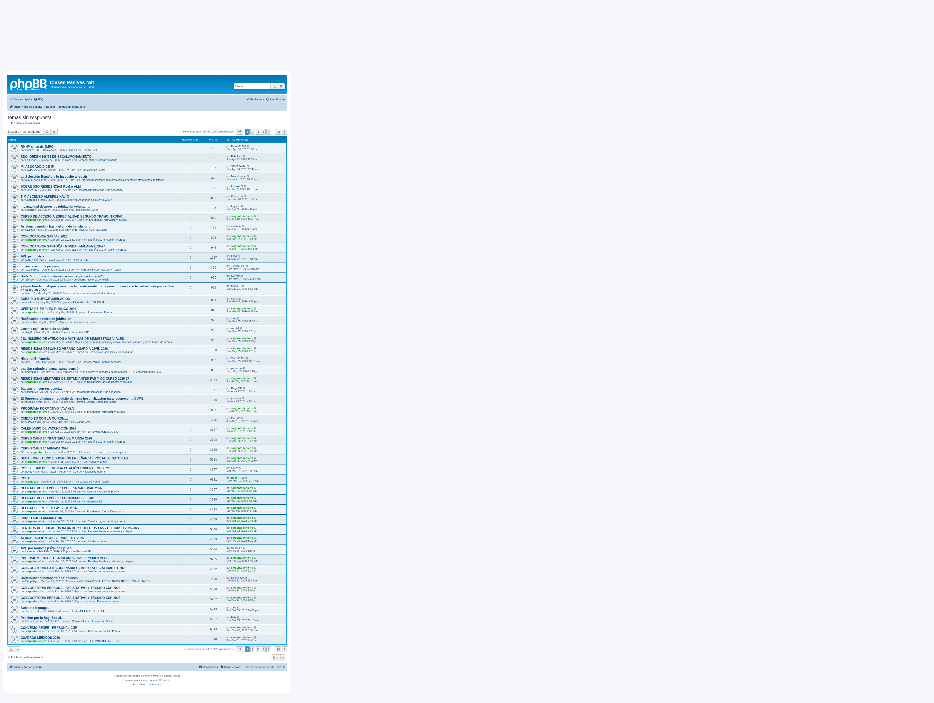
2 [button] (252, 132)
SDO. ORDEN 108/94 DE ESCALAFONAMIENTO (56, 156)
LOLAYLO (31, 189)
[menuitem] (39, 99)
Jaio (27, 322)
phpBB (137, 675)
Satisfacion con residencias (41, 388)
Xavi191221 (32, 361)
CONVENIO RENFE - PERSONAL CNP (49, 628)
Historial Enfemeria (35, 358)
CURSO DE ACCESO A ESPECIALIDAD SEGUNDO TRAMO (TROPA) (71, 216)
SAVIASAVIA (32, 169)
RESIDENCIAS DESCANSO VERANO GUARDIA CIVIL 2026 (64, 349)
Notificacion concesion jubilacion (46, 319)
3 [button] (258, 132)
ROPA (25, 478)
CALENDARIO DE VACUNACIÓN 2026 (48, 428)
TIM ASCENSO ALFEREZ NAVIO (45, 196)
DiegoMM (30, 391)
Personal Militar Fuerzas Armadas (97, 159)
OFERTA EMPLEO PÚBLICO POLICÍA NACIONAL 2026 (61, 488)
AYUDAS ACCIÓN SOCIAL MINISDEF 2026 (52, 538)
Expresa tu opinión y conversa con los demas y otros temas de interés (122, 179)
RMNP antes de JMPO (37, 147)
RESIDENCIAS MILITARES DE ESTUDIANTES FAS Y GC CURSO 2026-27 (75, 378)
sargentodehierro (36, 219)
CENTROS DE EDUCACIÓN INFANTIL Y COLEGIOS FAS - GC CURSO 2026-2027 (80, 528)
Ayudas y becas (97, 461)
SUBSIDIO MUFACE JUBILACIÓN (45, 299)
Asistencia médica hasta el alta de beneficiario (55, 226)
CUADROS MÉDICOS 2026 (40, 638)
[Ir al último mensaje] (248, 146)
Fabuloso (30, 159)
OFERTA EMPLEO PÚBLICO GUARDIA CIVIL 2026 (58, 498)
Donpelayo (31, 581)
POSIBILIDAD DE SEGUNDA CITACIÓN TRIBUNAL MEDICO (65, 468)
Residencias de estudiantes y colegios (109, 381)
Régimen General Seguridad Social (95, 401)
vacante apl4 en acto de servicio (45, 329)
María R (30, 293)
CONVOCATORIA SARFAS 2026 (44, 236)
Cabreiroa (31, 199)
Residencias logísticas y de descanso (100, 189)
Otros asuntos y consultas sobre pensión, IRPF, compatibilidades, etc (120, 371)
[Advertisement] (467, 37)
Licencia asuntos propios (40, 266)
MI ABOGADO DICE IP (37, 166)
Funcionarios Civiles (94, 169)
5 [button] (268, 132)
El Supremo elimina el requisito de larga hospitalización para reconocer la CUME (82, 398)
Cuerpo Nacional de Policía (93, 279)
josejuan (30, 401)
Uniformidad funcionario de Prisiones (49, 578)
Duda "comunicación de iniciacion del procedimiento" (62, 276)
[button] (239, 132)
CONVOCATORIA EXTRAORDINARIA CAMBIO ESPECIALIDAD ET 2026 (73, 568)
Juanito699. (32, 269)
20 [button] (278, 132)
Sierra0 (29, 279)
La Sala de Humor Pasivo (94, 481)
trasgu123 (31, 481)
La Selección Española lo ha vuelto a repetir (54, 176)
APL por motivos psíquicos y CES (46, 548)
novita (28, 302)
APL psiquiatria (32, 256)
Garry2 (29, 421)
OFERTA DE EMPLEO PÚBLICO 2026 (48, 309)
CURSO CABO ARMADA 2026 (42, 518)
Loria (28, 259)
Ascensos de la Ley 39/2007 (95, 199)
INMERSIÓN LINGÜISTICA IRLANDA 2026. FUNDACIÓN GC (64, 558)
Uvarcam (30, 551)
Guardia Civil (89, 150)
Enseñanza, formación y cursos (108, 219)
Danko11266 (32, 150)
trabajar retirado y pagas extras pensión (51, 368)
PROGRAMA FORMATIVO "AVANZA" (48, 408)
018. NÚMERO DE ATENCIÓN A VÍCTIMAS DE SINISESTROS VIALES (72, 339)
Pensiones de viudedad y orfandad (95, 293)
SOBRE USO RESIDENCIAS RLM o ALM (51, 186)
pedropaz (30, 371)
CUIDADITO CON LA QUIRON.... (44, 418)
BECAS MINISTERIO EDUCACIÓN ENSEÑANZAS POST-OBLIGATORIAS (74, 458)
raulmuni (30, 229)
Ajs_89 (29, 332)
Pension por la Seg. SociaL (41, 618)
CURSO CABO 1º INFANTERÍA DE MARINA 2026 (56, 438)
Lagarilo (30, 209)
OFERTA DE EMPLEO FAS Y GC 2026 (49, 508)
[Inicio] (29, 84)
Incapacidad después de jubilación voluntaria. (55, 206)
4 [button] (263, 132)
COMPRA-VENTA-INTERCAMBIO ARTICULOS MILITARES (114, 581)
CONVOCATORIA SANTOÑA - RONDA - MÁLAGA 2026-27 (63, 246)
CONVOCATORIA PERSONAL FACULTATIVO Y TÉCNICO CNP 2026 (70, 588)
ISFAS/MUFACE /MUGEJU (91, 229)
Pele (27, 621)
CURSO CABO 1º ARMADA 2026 (44, 448)
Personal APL (80, 259)
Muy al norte (32, 179)
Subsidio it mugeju (35, 608)
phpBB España (162, 680)
